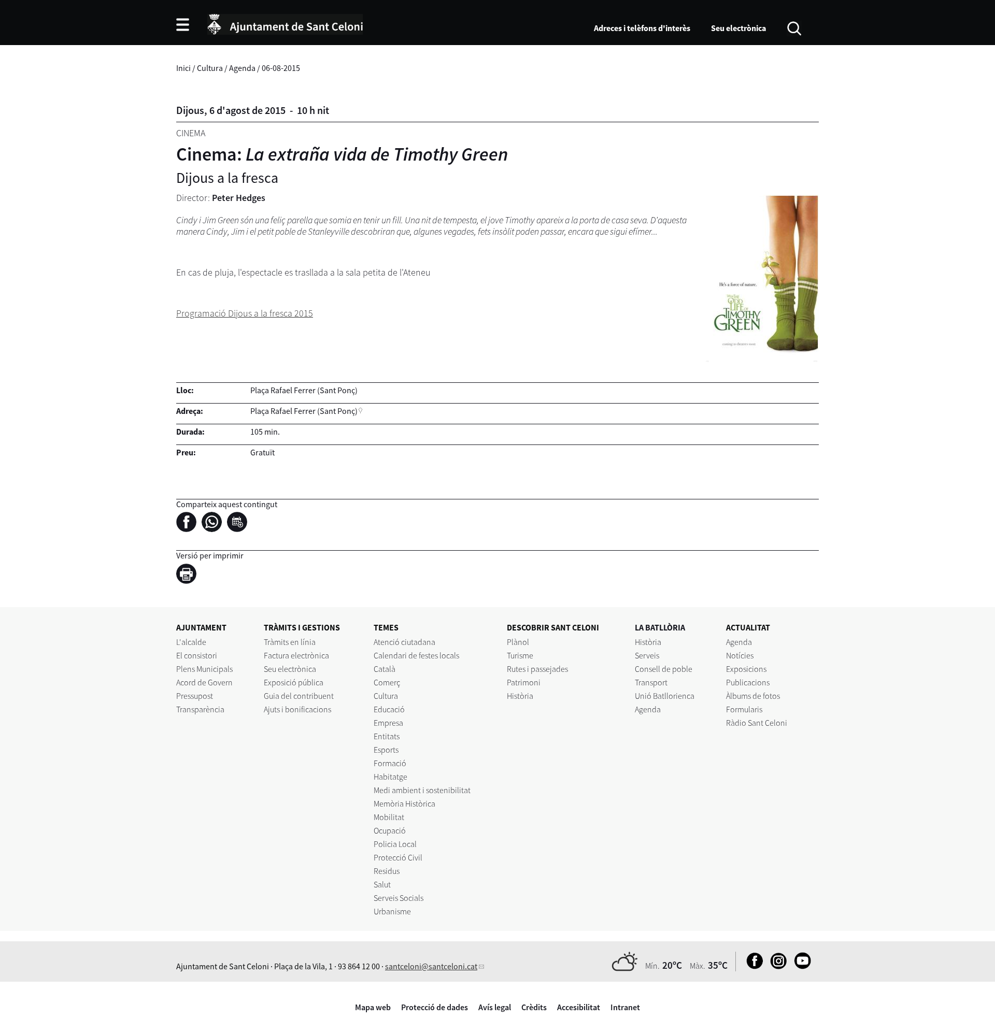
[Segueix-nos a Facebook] (752, 966)
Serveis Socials (398, 898)
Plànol (518, 642)
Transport (651, 682)
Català (384, 669)
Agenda (242, 68)
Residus (387, 871)
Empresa (388, 723)
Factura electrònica (296, 655)
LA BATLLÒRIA (660, 627)
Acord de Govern (204, 682)
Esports (386, 749)
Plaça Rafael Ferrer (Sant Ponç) (304, 411)
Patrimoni (524, 682)
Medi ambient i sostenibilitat (422, 790)
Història (520, 696)
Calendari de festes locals (416, 655)
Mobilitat (389, 817)
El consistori (196, 655)
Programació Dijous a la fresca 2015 (244, 313)
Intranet (625, 1007)
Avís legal (494, 1007)
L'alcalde (191, 642)
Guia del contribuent (299, 696)
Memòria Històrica (404, 803)
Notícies (740, 655)
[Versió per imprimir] (189, 575)
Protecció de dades (434, 1007)
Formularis (744, 709)
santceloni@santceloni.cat (431, 966)
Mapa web (373, 1007)
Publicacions (748, 682)
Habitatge (390, 776)
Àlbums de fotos (753, 696)
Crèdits (534, 1007)
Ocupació (390, 830)
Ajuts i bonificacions (297, 709)
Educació (389, 709)
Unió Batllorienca (664, 696)
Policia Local (395, 844)
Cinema (190, 133)
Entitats (387, 736)
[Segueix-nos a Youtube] (800, 966)
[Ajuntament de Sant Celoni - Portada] (285, 22)
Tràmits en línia (290, 642)
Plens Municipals (204, 669)
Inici (183, 68)
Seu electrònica (738, 28)
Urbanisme (392, 911)
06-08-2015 (281, 68)
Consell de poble (663, 669)
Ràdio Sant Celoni (756, 723)
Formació (390, 763)
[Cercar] (794, 27)
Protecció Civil (398, 857)
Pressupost (194, 696)
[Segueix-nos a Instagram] (776, 966)
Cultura (210, 68)
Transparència (200, 709)
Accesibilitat (578, 1007)
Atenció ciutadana (404, 642)
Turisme (520, 655)
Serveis (647, 655)
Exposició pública (293, 682)
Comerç (387, 682)
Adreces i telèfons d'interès (642, 28)
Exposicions (746, 669)
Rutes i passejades (537, 669)
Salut (382, 884)
